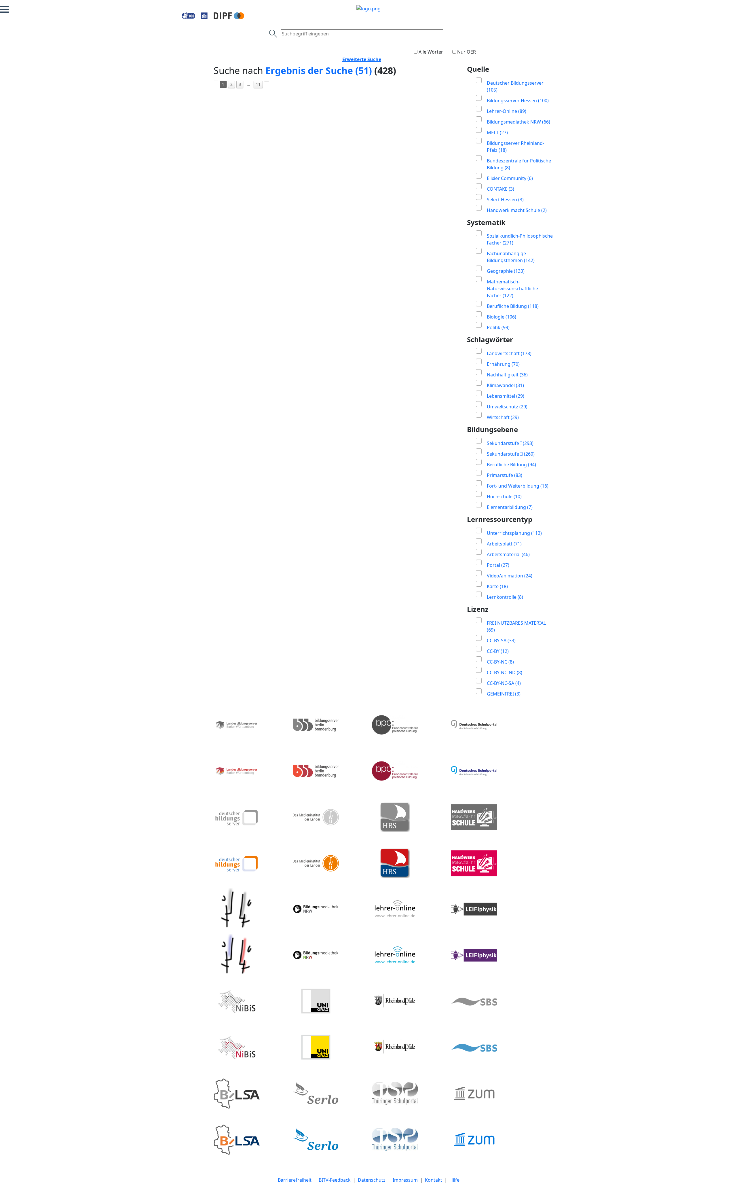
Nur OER (466, 52)
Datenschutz (371, 1180)
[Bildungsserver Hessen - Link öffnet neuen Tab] (250, 932)
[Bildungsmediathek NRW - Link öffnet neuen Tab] (329, 932)
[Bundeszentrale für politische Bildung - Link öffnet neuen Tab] (408, 748)
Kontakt (433, 1180)
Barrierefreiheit (294, 1180)
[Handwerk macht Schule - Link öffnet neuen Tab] (487, 840)
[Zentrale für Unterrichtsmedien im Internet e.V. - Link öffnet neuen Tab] (487, 1116)
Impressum (405, 1180)
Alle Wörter (431, 52)
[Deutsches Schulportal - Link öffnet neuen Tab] (487, 748)
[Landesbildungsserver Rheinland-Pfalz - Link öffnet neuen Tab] (408, 1024)
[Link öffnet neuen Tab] (229, 15)
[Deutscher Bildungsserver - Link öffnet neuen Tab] (250, 840)
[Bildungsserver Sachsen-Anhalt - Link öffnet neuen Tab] (250, 1116)
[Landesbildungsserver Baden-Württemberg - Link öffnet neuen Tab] (250, 748)
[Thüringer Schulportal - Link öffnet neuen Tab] (408, 1116)
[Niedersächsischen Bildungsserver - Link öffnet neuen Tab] (250, 1024)
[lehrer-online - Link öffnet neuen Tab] (408, 932)
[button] (4, 9)
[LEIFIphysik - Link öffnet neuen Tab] (487, 932)
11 (258, 84)
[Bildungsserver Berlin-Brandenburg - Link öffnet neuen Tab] (329, 748)
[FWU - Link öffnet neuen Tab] (329, 840)
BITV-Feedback (335, 1180)
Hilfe (454, 1180)
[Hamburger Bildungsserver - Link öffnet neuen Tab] (408, 840)
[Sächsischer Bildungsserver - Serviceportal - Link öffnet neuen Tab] (487, 1024)
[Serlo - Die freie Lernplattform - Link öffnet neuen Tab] (329, 1116)
